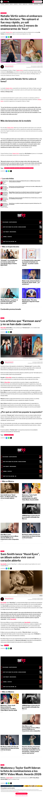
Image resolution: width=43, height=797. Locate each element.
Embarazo (17, 168)
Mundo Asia (25, 4)
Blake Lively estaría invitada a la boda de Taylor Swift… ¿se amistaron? (31, 282)
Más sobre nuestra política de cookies (22, 795)
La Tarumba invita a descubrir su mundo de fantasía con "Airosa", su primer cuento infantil (31, 263)
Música (2, 318)
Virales (20, 4)
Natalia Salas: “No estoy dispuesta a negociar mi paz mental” (30, 301)
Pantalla (7, 4)
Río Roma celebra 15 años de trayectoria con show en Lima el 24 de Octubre (31, 536)
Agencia (31, 168)
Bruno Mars (11, 434)
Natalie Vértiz (9, 32)
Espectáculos (3, 13)
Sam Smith (27, 622)
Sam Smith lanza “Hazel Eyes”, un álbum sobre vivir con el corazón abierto (9, 496)
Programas (36, 4)
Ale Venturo (12, 168)
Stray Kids (3, 327)
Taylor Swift (9, 777)
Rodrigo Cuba (22, 168)
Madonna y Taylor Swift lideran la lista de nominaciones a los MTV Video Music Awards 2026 (30, 497)
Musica (11, 4)
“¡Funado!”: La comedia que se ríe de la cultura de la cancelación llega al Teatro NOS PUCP (9, 263)
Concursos (30, 4)
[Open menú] (2, 2)
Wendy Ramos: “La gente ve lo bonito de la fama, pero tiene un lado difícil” (9, 301)
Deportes (16, 4)
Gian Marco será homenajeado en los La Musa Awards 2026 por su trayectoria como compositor (10, 537)
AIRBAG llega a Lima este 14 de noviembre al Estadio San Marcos (31, 517)
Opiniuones (27, 168)
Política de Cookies (16, 791)
